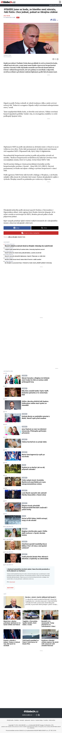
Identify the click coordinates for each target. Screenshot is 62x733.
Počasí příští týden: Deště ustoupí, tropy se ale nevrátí (34, 519)
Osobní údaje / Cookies (41, 720)
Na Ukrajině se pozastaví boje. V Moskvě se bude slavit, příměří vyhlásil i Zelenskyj (28, 263)
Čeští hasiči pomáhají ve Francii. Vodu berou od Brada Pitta (31, 642)
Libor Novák (7, 15)
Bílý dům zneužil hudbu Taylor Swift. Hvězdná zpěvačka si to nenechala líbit (35, 393)
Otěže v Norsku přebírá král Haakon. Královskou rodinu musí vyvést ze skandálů (35, 403)
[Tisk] (57, 59)
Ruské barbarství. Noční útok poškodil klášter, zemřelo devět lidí (23, 253)
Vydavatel (27, 720)
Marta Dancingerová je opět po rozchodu (33, 455)
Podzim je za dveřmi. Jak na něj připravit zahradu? (33, 468)
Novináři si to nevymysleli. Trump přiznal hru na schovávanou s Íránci (48, 623)
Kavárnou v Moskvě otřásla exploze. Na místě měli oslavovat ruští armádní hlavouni (49, 643)
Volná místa (52, 720)
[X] (55, 59)
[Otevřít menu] (59, 2)
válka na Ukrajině (12, 237)
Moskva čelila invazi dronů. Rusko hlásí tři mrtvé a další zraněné (23, 259)
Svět (5, 594)
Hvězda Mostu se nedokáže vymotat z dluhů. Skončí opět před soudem (36, 417)
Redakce (16, 720)
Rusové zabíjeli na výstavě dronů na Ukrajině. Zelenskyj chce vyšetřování (29, 246)
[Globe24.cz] (8, 2)
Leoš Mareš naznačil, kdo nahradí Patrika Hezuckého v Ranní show (34, 494)
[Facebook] (53, 59)
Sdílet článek (54, 20)
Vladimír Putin (21, 237)
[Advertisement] (31, 88)
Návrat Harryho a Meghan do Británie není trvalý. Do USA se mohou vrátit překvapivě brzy (35, 380)
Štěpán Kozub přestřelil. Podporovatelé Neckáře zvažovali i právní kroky (34, 507)
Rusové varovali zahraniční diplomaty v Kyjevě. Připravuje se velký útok (25, 256)
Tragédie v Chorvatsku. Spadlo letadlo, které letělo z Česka (30, 623)
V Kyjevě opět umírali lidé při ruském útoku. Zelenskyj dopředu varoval (24, 249)
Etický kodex (10, 720)
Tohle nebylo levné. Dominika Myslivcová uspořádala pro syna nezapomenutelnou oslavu (34, 482)
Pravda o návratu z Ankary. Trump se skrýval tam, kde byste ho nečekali (12, 643)
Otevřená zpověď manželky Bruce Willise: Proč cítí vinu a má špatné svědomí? (34, 546)
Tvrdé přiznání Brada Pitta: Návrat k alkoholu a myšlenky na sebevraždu (35, 558)
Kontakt (22, 720)
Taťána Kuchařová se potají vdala (34, 442)
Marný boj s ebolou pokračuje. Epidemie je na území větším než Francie (12, 623)
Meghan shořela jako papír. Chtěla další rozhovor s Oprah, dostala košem (34, 533)
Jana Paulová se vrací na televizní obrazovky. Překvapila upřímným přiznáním (34, 431)
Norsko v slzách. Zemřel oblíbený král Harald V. (40, 597)
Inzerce (33, 720)
